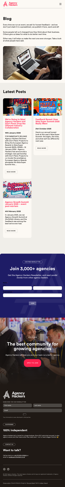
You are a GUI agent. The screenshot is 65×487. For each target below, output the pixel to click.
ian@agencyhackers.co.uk (17, 457)
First (4, 285)
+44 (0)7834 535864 (20, 455)
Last (34, 285)
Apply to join (32, 363)
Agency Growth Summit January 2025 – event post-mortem (17, 204)
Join (32, 303)
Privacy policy (6, 483)
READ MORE (11, 172)
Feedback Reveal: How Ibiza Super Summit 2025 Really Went (47, 121)
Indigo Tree (43, 483)
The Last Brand (30, 483)
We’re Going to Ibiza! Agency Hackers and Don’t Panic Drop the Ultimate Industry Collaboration (15, 123)
